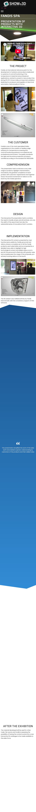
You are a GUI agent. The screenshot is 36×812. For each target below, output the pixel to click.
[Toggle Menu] (2, 11)
